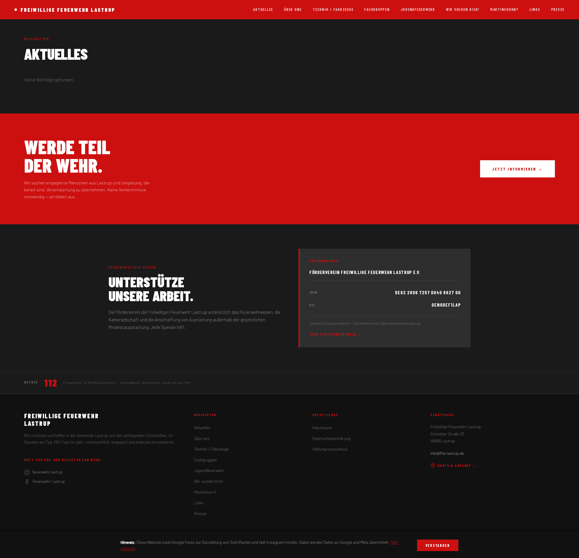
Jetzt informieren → (517, 168)
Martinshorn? (504, 9)
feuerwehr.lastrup (48, 472)
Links (535, 9)
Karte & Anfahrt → (457, 465)
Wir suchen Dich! (462, 9)
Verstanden (438, 545)
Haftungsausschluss (330, 449)
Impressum (322, 427)
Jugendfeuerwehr (418, 9)
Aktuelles (263, 9)
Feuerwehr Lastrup (49, 481)
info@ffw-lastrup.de (447, 453)
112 (50, 382)
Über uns (293, 9)
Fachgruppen (377, 9)
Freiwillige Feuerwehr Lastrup (68, 9)
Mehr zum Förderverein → (335, 334)
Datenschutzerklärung (331, 438)
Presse (558, 9)
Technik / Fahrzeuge (333, 9)
